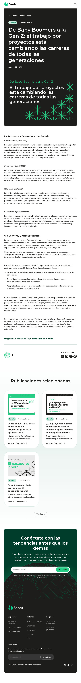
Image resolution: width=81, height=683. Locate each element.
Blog (28, 638)
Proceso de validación (12, 622)
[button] (75, 4)
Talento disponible (14, 627)
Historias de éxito (14, 631)
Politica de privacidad (50, 629)
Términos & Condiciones (50, 622)
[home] (10, 4)
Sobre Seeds (31, 630)
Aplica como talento (34, 621)
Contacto (30, 634)
